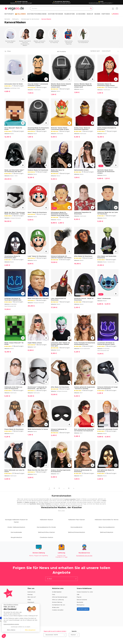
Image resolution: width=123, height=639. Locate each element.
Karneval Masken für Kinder (10, 42)
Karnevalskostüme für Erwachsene (83, 42)
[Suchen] (91, 9)
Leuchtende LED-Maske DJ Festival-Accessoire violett (106, 343)
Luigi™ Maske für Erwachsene (37, 256)
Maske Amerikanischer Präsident (38, 298)
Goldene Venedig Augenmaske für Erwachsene (61, 471)
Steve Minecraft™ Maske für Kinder (13, 128)
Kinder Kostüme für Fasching (54, 42)
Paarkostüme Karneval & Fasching (69, 43)
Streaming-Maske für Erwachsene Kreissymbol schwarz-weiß (38, 128)
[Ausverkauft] (92, 293)
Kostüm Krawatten (70, 499)
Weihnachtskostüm (106, 532)
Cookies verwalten (57, 610)
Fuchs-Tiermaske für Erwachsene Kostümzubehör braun (84, 343)
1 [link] (49, 488)
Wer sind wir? (32, 597)
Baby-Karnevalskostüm (107, 527)
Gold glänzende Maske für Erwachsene (105, 471)
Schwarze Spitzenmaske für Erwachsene (83, 471)
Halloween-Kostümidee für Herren (106, 519)
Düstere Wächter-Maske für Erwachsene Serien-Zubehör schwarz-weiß (83, 85)
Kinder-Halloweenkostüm (16, 527)
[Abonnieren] (76, 579)
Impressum (31, 602)
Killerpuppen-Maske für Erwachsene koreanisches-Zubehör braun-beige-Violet (60, 214)
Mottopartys (80, 605)
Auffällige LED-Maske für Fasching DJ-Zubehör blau (13, 299)
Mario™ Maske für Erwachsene (37, 212)
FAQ (53, 594)
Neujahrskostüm (16, 537)
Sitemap (30, 594)
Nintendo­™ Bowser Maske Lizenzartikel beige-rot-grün (60, 128)
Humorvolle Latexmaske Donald (107, 429)
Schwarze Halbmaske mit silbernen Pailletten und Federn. (61, 257)
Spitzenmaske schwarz (81, 170)
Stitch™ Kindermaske (104, 298)
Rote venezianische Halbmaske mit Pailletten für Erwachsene (84, 430)
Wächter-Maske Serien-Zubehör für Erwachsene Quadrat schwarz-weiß (61, 85)
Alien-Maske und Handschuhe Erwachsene (106, 257)
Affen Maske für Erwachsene (60, 387)
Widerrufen (55, 607)
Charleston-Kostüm (46, 537)
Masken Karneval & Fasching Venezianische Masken (25, 43)
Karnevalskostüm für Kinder (46, 527)
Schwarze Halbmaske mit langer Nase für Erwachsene (107, 387)
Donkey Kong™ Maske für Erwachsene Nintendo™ (82, 128)
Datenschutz (31, 592)
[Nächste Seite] (74, 488)
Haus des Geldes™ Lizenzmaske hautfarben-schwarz (38, 84)
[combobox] (61, 8)
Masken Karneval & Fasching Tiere (39, 42)
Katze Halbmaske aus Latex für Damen (14, 471)
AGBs (29, 599)
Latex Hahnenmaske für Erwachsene (58, 299)
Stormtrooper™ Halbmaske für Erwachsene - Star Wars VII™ (37, 387)
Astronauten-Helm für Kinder (14, 84)
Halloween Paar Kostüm (76, 519)
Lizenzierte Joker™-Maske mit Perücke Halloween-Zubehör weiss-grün (60, 344)
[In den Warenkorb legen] (23, 79)
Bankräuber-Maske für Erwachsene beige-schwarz (106, 84)
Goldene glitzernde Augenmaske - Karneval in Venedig (84, 387)
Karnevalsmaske (16, 532)
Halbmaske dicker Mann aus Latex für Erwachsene (13, 387)
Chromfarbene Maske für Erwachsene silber (12, 257)
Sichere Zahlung (57, 602)
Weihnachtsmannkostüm (76, 532)
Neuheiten (80, 602)
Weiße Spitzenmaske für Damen (38, 429)
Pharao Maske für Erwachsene (14, 429)
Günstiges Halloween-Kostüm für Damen (16, 521)
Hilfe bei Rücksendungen (59, 597)
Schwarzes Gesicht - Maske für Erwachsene (84, 299)
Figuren (79, 597)
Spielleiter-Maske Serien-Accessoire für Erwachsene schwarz (106, 172)
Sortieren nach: (95, 51)
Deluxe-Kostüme (82, 599)
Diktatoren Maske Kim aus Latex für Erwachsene (107, 213)
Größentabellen (57, 592)
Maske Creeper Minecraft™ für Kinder (14, 343)
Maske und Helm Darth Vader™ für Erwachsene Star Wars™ (14, 171)
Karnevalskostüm (76, 527)
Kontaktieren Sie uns (58, 605)
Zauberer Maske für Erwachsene (38, 170)
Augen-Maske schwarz (35, 342)
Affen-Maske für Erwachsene (83, 256)
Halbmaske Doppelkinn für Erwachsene (82, 213)
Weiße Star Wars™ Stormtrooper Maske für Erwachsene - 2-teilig (15, 213)
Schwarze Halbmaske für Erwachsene (59, 430)
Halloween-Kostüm (46, 519)
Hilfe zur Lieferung (58, 599)
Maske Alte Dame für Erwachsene (57, 171)
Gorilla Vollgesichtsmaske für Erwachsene (106, 128)
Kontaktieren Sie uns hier (84, 555)
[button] (9, 14)
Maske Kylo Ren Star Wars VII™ (38, 470)
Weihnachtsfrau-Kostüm (46, 532)
